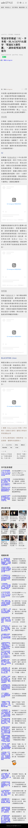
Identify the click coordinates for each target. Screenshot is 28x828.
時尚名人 (8, 7)
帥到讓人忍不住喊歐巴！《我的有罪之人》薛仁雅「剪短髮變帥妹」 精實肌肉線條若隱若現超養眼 (19, 757)
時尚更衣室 (17, 34)
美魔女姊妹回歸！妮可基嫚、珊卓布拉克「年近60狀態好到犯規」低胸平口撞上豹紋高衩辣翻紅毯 (19, 731)
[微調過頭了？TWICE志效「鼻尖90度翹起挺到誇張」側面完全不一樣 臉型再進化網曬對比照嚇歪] (6, 712)
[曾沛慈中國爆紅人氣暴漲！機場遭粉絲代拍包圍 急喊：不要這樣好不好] (6, 721)
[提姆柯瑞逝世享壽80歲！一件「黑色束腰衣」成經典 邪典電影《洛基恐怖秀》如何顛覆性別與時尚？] (6, 645)
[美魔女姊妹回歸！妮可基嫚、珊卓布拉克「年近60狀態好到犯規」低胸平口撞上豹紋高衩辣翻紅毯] (6, 729)
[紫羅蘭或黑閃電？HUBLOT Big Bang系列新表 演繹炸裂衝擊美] (6, 637)
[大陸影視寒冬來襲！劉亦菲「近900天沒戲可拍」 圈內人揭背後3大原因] (6, 793)
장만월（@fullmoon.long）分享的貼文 (13, 219)
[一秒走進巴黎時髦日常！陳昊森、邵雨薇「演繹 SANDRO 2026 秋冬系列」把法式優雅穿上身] (6, 481)
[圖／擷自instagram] (14, 74)
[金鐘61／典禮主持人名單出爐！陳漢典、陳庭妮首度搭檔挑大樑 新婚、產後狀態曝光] (6, 679)
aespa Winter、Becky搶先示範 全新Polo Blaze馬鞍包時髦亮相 (22, 543)
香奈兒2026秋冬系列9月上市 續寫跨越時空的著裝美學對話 (19, 490)
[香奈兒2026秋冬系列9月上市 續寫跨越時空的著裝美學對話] (6, 490)
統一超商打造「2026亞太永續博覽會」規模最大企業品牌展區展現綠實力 (19, 604)
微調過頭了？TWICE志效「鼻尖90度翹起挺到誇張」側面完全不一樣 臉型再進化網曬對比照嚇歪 (19, 714)
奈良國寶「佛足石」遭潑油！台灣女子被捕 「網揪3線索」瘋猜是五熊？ (19, 777)
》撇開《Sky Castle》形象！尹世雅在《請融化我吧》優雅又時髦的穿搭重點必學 (14, 430)
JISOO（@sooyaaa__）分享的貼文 (12, 422)
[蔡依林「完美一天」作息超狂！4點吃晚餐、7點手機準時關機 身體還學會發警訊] (6, 746)
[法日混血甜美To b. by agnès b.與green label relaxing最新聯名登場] (6, 473)
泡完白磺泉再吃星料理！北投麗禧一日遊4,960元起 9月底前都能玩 (19, 621)
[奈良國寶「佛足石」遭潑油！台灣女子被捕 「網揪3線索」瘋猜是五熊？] (6, 776)
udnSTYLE (4, 34)
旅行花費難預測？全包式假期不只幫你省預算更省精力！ (4, 518)
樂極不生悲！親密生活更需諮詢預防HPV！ (4, 543)
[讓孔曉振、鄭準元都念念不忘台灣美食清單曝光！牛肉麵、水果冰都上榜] (6, 670)
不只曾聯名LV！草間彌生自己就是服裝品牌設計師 (19, 696)
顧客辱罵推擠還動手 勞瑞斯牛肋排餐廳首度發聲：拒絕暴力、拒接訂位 (19, 811)
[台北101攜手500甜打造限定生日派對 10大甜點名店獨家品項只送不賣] (6, 569)
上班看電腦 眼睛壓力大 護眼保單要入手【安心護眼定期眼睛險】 (22, 531)
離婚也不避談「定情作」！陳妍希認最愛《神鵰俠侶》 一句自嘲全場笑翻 (18, 705)
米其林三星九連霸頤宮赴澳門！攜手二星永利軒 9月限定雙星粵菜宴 (19, 663)
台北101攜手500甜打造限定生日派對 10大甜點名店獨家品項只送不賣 (19, 569)
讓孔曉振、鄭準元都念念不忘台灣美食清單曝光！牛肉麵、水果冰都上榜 (19, 671)
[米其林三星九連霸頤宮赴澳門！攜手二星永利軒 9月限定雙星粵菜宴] (6, 662)
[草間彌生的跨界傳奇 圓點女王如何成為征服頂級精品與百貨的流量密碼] (6, 687)
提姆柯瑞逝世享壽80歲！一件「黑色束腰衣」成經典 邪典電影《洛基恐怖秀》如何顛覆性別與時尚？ (19, 647)
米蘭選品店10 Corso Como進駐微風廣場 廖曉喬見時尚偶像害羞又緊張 (19, 579)
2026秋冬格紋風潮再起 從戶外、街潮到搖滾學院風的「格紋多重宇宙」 (19, 499)
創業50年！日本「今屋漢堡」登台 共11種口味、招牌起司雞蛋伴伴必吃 (19, 629)
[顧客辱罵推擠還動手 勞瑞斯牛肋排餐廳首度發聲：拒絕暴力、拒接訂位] (6, 810)
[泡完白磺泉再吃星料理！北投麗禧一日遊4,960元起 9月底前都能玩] (6, 620)
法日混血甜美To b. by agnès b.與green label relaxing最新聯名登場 (19, 474)
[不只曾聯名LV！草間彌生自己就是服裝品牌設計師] (6, 696)
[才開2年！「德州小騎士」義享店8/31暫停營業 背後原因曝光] (6, 611)
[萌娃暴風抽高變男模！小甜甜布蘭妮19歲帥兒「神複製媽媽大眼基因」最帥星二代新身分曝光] (6, 738)
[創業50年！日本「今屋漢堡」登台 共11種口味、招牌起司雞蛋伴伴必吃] (6, 628)
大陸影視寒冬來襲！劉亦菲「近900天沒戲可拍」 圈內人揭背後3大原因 (19, 794)
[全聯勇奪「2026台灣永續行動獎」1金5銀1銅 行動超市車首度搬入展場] (6, 586)
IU (2, 445)
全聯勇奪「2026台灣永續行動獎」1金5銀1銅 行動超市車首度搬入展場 (19, 587)
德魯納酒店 (4, 447)
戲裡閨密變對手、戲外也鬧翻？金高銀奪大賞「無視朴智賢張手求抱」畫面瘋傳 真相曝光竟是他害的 (19, 820)
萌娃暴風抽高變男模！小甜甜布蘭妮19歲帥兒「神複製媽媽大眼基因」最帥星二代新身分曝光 (19, 740)
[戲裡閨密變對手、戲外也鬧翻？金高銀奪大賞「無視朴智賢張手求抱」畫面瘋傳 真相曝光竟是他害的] (6, 818)
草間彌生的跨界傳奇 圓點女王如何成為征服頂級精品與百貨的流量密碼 (19, 688)
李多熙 (16, 447)
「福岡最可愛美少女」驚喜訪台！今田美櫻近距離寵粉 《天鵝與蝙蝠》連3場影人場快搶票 (19, 563)
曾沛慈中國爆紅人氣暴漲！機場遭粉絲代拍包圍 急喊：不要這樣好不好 (19, 722)
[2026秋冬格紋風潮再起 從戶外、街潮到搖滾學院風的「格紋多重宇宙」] (6, 498)
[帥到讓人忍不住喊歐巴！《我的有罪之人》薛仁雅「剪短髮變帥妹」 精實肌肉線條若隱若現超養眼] (6, 755)
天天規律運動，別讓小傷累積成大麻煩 (4, 531)
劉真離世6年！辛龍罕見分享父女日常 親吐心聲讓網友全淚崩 (19, 801)
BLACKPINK (9, 445)
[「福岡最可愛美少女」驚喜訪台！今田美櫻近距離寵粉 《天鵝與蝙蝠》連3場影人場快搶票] (6, 561)
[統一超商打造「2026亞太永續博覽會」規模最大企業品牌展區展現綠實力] (6, 603)
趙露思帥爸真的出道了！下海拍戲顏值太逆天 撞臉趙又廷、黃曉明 (19, 784)
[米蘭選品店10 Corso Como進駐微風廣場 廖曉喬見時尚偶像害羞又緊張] (6, 578)
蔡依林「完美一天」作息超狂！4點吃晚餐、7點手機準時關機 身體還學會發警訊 (19, 747)
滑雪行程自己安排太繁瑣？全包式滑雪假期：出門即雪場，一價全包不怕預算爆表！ (22, 518)
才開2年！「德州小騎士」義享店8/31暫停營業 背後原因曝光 (19, 611)
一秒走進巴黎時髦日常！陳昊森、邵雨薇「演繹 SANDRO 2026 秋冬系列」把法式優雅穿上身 (19, 483)
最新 (2, 7)
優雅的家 (23, 445)
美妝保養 (22, 7)
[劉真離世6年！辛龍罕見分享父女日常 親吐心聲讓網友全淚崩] (6, 801)
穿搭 (11, 447)
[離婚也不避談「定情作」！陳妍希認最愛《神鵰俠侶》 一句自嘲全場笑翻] (6, 704)
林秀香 (16, 445)
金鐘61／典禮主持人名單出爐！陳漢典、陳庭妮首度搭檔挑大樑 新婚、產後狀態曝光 (19, 680)
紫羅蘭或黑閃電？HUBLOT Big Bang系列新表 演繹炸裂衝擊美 (19, 637)
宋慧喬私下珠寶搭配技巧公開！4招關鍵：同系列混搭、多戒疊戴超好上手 (14, 543)
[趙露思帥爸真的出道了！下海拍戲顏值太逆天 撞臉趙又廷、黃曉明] (6, 784)
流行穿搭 (15, 7)
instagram (9, 89)
